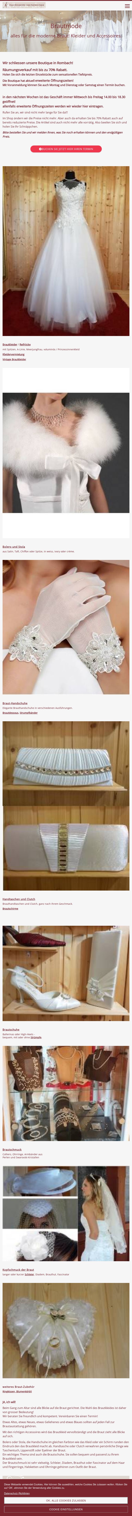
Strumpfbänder (29, 712)
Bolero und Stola (14, 546)
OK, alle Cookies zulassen (66, 1500)
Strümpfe (36, 1037)
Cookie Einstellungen (66, 1509)
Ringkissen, (9, 1391)
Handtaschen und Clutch (19, 899)
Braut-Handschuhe (15, 703)
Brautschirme (10, 908)
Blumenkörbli (24, 1391)
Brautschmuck (12, 1149)
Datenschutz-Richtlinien (17, 1493)
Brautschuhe (11, 1029)
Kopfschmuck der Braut (18, 1269)
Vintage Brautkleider (14, 359)
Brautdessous (10, 712)
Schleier (29, 1274)
